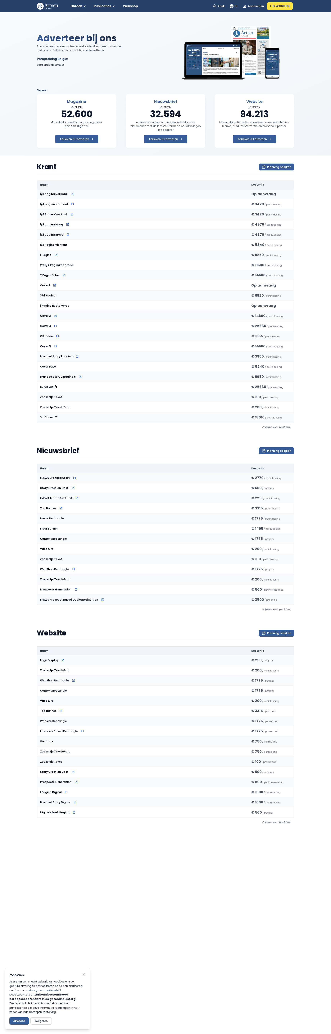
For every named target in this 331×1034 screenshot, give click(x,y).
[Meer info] (72, 194)
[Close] (84, 974)
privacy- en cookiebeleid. (44, 990)
